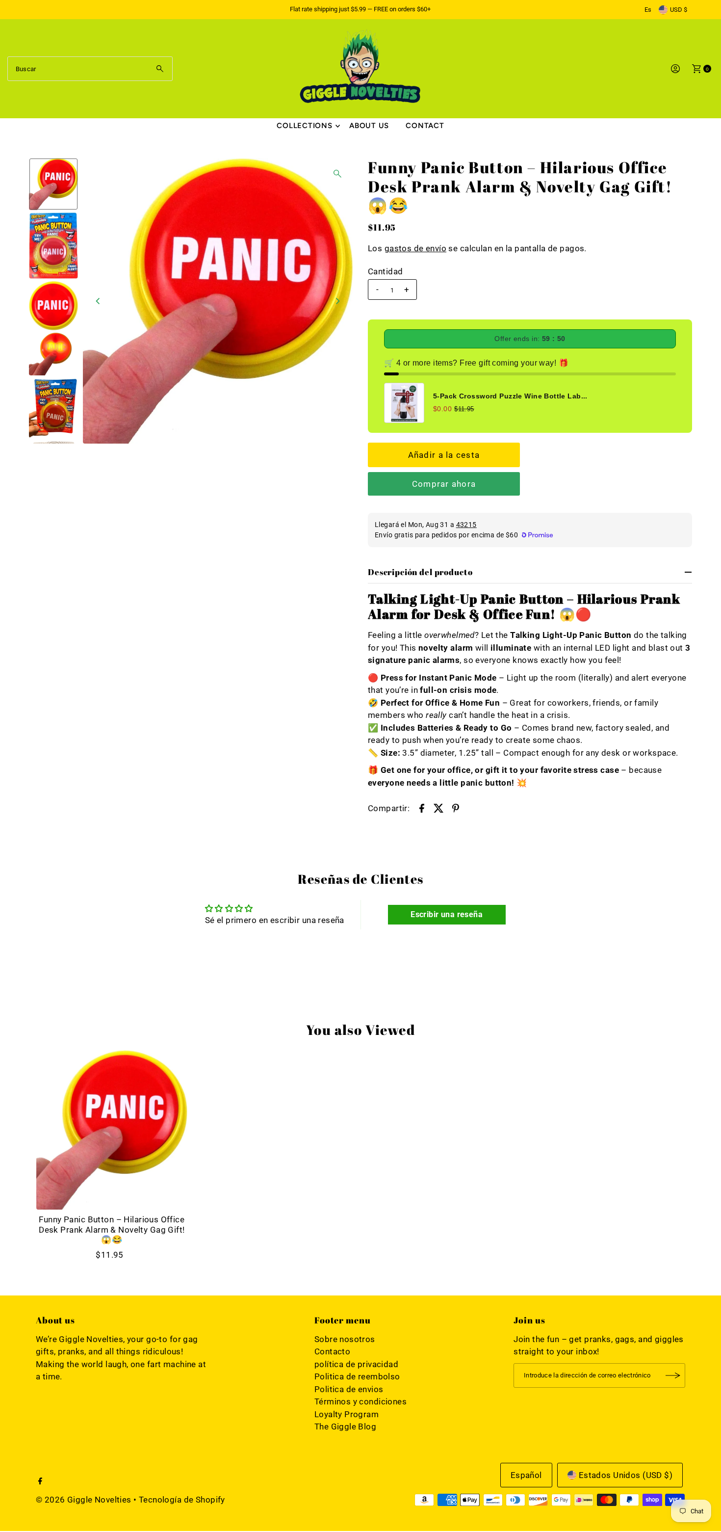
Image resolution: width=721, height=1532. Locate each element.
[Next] (337, 301)
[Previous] (98, 301)
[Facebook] (40, 1481)
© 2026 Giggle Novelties (83, 1500)
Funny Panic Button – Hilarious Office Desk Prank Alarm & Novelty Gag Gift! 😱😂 (111, 1229)
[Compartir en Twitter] (438, 807)
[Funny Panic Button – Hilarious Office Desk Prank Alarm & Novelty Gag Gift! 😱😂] (111, 1130)
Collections (304, 125)
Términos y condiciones (360, 1401)
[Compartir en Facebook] (421, 807)
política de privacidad (356, 1364)
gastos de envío (415, 248)
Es (647, 9)
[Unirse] (673, 1375)
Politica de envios (349, 1389)
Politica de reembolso (357, 1376)
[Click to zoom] (337, 174)
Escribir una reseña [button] (447, 914)
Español (526, 1475)
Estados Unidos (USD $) (625, 1475)
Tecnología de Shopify (182, 1500)
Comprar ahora (444, 484)
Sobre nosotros (344, 1339)
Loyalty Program (346, 1414)
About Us (369, 125)
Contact (425, 125)
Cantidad (385, 271)
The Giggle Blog (345, 1426)
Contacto (332, 1351)
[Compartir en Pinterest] (455, 807)
